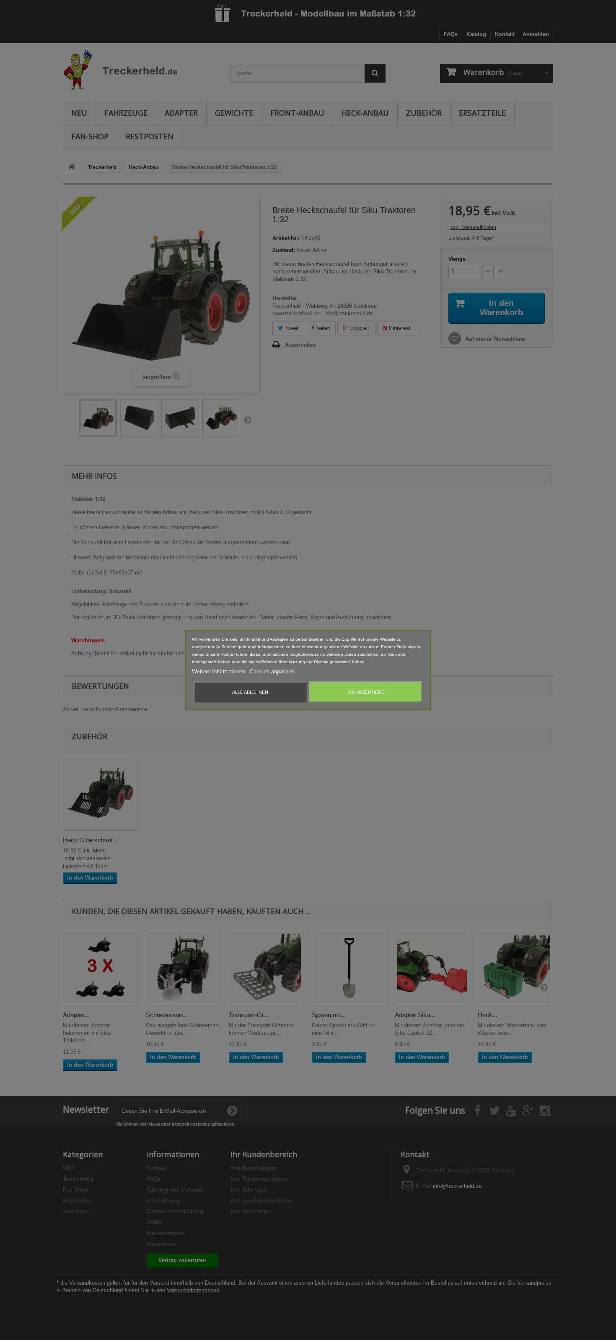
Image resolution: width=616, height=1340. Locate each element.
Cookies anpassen (272, 671)
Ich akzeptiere (365, 692)
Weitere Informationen (219, 671)
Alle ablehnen (250, 692)
